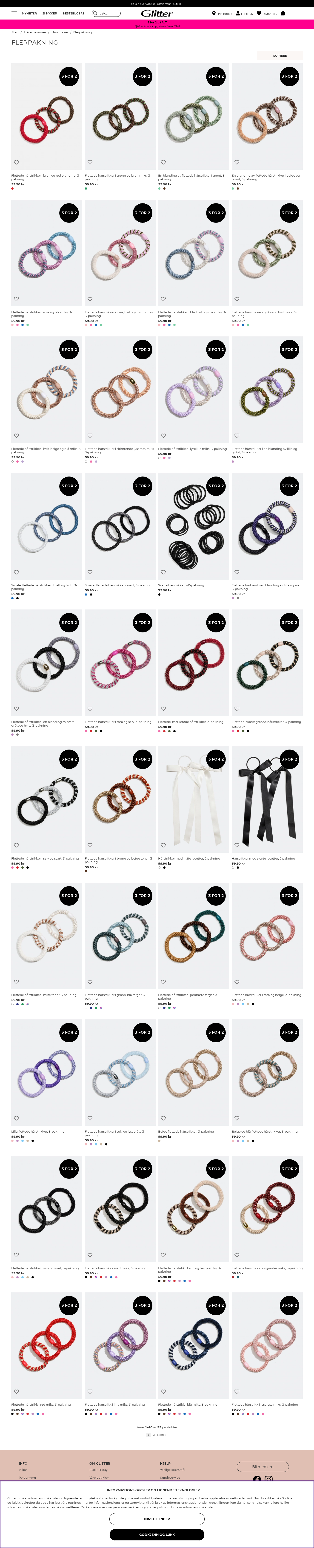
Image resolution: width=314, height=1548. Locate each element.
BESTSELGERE (74, 13)
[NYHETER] (280, 55)
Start (15, 32)
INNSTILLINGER (157, 1519)
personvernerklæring (129, 1507)
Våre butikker (99, 1477)
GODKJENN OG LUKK (157, 1535)
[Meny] (14, 13)
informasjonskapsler (198, 1507)
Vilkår (23, 1470)
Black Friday (98, 1470)
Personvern (27, 1477)
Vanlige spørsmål (172, 1470)
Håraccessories (35, 32)
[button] (246, 13)
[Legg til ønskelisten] (16, 162)
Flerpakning (82, 32)
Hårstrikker (59, 32)
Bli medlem (263, 1467)
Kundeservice (170, 1477)
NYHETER (29, 13)
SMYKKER (49, 13)
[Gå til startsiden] (157, 13)
